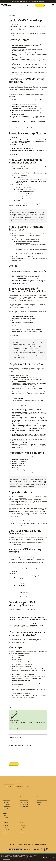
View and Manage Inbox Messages (21, 693)
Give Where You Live (7, 829)
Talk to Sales (22, 831)
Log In (48, 5)
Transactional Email (7, 806)
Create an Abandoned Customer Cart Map (23, 686)
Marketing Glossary (24, 804)
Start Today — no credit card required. (37, 1)
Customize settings (46, 857)
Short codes (31, 212)
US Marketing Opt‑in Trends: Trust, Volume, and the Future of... (17, 786)
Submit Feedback (14, 764)
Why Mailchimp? (6, 800)
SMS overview (22, 498)
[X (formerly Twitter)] (27, 849)
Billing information (17, 393)
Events (38, 804)
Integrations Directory (24, 806)
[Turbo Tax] (19, 844)
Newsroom (5, 827)
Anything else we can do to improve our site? (20, 745)
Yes (11, 740)
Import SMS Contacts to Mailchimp (21, 666)
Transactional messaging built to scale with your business (15, 781)
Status (4, 815)
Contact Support (22, 278)
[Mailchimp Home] (6, 5)
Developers (39, 802)
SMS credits (15, 377)
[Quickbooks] (35, 844)
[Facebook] (25, 849)
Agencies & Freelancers (42, 800)
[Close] (54, 857)
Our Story (5, 825)
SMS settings (42, 513)
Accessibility (6, 834)
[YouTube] (35, 849)
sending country (22, 381)
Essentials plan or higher (18, 50)
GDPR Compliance (7, 810)
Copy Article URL (14, 24)
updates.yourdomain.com (23, 243)
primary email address (16, 502)
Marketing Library (24, 800)
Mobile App (5, 817)
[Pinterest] (38, 849)
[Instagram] (30, 849)
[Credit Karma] (27, 844)
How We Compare (7, 808)
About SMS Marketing (21, 205)
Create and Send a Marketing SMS (21, 680)
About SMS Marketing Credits (20, 655)
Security (5, 813)
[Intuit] (12, 844)
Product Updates (6, 802)
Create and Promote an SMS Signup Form (23, 674)
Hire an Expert (23, 827)
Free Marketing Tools (24, 802)
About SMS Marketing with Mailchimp (22, 661)
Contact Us (22, 825)
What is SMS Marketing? (9, 784)
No (11, 741)
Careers (5, 831)
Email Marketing (6, 804)
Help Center (12, 15)
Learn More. (14, 727)
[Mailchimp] (43, 844)
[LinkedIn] (32, 849)
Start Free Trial (40, 5)
